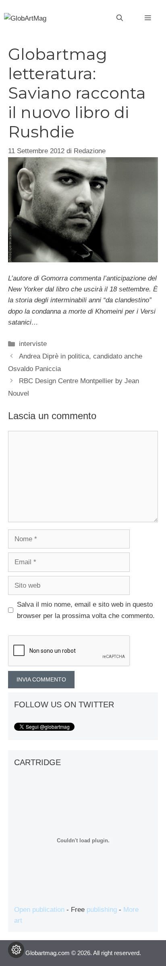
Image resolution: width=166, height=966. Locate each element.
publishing (102, 909)
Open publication (39, 909)
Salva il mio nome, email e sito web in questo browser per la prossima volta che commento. (86, 610)
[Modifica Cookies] (16, 950)
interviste (33, 344)
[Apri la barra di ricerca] (120, 18)
